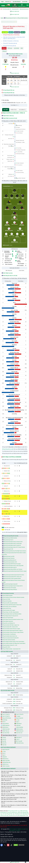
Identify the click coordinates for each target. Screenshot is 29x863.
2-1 (14, 688)
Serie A (3, 721)
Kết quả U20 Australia (7, 601)
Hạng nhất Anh (5, 723)
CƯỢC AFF (11, 32)
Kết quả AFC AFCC (6, 647)
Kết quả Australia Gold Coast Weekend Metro (11, 613)
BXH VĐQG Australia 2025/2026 (11, 457)
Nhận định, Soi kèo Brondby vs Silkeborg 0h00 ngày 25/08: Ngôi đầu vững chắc (14, 791)
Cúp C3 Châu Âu (6, 716)
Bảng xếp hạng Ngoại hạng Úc (10, 567)
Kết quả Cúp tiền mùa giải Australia (9, 602)
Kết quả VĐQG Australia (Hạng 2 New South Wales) (13, 641)
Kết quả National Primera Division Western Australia (13, 597)
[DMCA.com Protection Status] (19, 845)
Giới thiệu (12, 829)
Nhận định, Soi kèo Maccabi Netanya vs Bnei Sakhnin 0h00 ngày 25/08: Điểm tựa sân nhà (13, 783)
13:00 (14, 701)
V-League (18, 716)
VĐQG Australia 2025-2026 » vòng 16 (13, 113)
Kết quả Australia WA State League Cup (10, 625)
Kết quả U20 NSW (6, 599)
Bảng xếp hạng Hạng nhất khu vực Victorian (13, 569)
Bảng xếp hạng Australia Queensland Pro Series (14, 574)
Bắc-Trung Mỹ (19, 741)
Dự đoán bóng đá (16, 1)
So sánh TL (22, 109)
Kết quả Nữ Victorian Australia (8, 639)
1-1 (14, 660)
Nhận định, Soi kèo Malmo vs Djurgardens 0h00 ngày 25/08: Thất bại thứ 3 (13, 779)
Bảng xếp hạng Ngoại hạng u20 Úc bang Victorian (14, 547)
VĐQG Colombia (5, 766)
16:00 (14, 695)
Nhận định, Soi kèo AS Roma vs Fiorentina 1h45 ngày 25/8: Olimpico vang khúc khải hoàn (14, 794)
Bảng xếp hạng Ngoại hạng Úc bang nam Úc (13, 585)
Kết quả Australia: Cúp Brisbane (9, 634)
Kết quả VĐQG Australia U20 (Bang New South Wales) (13, 643)
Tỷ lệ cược (10, 48)
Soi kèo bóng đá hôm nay (8, 813)
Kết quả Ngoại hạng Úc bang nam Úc (10, 615)
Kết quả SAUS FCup (6, 608)
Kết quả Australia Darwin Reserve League (11, 628)
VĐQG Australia (19, 729)
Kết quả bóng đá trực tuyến (8, 449)
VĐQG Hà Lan (5, 764)
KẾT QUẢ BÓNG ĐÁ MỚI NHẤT (9, 747)
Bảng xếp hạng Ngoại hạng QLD (10, 584)
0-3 (14, 664)
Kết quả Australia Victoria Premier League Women (12, 632)
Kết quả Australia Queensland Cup (9, 636)
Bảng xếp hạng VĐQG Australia (10, 538)
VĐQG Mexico (5, 727)
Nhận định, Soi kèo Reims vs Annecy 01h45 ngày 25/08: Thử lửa (13, 802)
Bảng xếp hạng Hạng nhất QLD (10, 589)
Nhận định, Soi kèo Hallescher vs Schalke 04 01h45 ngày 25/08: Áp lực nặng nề (14, 806)
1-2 (14, 681)
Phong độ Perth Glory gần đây (9, 45)
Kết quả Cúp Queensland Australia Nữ (10, 637)
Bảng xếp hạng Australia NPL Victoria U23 (12, 576)
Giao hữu (4, 744)
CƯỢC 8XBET (5, 32)
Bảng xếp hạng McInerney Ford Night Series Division (15, 550)
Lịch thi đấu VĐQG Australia (8, 690)
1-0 (14, 656)
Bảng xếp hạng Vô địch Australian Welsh (12, 578)
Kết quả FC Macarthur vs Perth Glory (11, 34)
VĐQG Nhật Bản (19, 727)
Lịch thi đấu (24, 1)
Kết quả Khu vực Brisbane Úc (8, 623)
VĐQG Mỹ (18, 725)
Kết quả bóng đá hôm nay (14, 810)
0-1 (14, 675)
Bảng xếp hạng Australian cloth (10, 561)
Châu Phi (4, 743)
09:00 (14, 707)
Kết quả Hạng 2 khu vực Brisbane (9, 606)
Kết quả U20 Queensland (7, 617)
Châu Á (17, 739)
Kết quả (4, 48)
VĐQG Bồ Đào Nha (6, 762)
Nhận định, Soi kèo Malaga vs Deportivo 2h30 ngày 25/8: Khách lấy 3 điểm (14, 772)
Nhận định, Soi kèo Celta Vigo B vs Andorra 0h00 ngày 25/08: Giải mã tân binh (13, 787)
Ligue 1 (17, 721)
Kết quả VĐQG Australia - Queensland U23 (11, 648)
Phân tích (13, 109)
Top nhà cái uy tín (13, 815)
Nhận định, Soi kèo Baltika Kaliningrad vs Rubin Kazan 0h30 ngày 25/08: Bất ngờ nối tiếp (13, 798)
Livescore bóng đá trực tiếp (13, 812)
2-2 (14, 683)
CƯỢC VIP (23, 32)
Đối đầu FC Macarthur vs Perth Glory (11, 41)
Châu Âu (4, 739)
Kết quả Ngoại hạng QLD (7, 621)
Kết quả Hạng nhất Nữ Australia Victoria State (11, 604)
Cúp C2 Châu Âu (19, 714)
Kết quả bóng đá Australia (8, 593)
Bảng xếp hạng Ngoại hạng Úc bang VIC (12, 545)
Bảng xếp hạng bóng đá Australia (11, 535)
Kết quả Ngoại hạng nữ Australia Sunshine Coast (12, 619)
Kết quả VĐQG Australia (7, 595)
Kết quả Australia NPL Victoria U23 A (10, 626)
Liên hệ (16, 829)
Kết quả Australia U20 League (8, 610)
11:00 (14, 699)
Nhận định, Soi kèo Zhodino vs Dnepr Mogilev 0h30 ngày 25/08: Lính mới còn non (14, 776)
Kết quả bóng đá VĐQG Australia (15, 53)
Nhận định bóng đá (21, 6)
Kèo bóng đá (15, 6)
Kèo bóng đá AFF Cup (23, 815)
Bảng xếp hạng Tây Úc (8, 539)
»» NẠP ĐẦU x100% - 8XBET (8, 21)
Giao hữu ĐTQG (5, 732)
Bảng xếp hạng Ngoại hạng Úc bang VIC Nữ (13, 541)
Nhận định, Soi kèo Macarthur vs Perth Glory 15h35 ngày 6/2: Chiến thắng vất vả (14, 38)
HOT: (1, 9)
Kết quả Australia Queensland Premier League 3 (12, 630)
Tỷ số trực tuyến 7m (7, 9)
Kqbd (2, 1)
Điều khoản (21, 829)
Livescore (7, 1)
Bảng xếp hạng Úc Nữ (8, 549)
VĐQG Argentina (5, 725)
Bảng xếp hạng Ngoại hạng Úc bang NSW (12, 543)
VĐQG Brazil (18, 723)
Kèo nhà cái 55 (15, 9)
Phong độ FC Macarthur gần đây (10, 43)
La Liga (17, 719)
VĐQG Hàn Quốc (6, 729)
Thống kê (4, 51)
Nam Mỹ (4, 741)
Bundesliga (4, 719)
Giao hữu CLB (19, 732)
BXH (22, 48)
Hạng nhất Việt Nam (6, 718)
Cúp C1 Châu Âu (6, 714)
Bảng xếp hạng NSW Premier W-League (12, 563)
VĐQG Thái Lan (5, 730)
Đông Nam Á (19, 737)
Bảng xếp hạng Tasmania (9, 558)
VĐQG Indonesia (19, 730)
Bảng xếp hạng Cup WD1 (9, 556)
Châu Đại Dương (19, 743)
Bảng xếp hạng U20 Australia (10, 587)
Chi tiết (5, 109)
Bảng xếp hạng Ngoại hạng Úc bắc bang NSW (13, 565)
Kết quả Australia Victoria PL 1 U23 (9, 645)
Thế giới (4, 737)
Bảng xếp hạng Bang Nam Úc (10, 560)
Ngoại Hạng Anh (19, 718)
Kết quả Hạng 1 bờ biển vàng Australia (10, 612)
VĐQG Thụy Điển (6, 760)
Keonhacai (17, 813)
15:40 (14, 703)
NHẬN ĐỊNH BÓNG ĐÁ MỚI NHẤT (8, 768)
